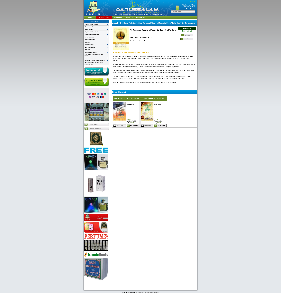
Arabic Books (89, 29)
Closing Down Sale (90, 58)
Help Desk (118, 17)
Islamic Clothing (89, 44)
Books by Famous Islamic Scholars (95, 60)
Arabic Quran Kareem (91, 52)
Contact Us (140, 17)
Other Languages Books (92, 34)
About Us (129, 17)
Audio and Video (90, 37)
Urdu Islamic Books (90, 27)
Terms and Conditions (128, 292)
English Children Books (92, 32)
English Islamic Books (91, 24)
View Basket (190, 9)
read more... (131, 104)
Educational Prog (90, 39)
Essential (87, 42)
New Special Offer (90, 47)
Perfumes (87, 49)
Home (90, 17)
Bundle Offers (104, 17)
